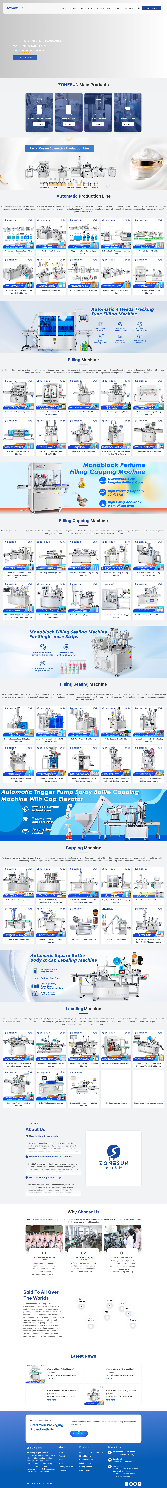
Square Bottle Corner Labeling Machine (148, 1103)
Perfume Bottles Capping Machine (18, 900)
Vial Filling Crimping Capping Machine (149, 615)
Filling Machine (85, 1456)
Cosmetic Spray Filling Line (148, 251)
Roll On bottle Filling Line (51, 251)
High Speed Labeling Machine (116, 1103)
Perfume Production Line (51, 290)
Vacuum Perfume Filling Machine (148, 451)
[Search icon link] (139, 8)
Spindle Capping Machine (116, 939)
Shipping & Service (66, 1467)
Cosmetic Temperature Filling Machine (83, 412)
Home (61, 1452)
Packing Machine (85, 1470)
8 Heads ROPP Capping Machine (18, 939)
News (61, 1463)
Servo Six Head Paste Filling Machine (18, 412)
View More (39, 124)
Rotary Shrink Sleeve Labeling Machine (116, 1063)
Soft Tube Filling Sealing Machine (83, 739)
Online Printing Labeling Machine (51, 1103)
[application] (78, 8)
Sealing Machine (85, 1467)
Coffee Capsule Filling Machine (116, 739)
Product (62, 1456)
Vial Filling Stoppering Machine (51, 573)
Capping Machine (86, 1460)
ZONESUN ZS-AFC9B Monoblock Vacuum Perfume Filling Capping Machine (18, 575)
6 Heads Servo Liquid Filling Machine (116, 412)
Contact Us (63, 1470)
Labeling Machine (86, 1463)
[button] (151, 8)
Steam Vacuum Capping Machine (83, 939)
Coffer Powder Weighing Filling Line (83, 290)
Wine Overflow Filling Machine (83, 451)
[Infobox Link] (124, 1453)
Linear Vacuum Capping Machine (148, 900)
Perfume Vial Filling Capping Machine (83, 615)
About (61, 1460)
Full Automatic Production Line (91, 1452)
